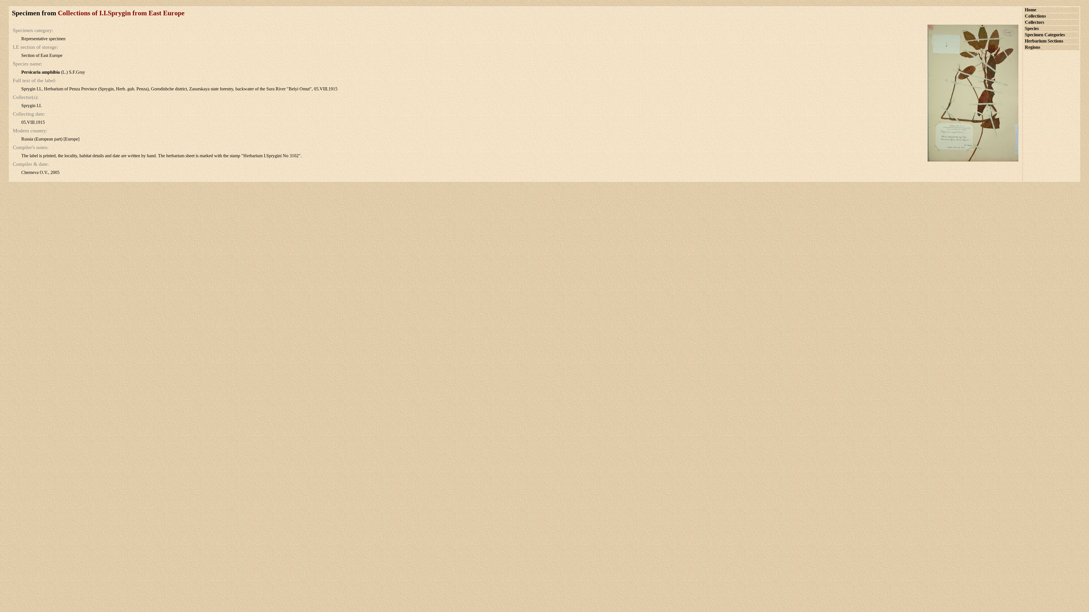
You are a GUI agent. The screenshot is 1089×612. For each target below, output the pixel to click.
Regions (1032, 47)
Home (1030, 9)
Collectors (1034, 22)
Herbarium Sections (1044, 41)
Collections (1035, 16)
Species (1032, 28)
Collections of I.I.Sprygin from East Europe (121, 13)
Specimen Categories (1045, 34)
